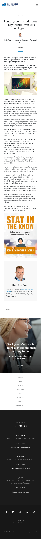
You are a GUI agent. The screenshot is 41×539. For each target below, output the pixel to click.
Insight (20, 47)
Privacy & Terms (20, 520)
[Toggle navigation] (37, 4)
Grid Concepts (24, 523)
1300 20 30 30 (20, 426)
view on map (20, 443)
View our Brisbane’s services (20, 468)
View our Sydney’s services (20, 492)
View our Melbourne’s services (20, 447)
